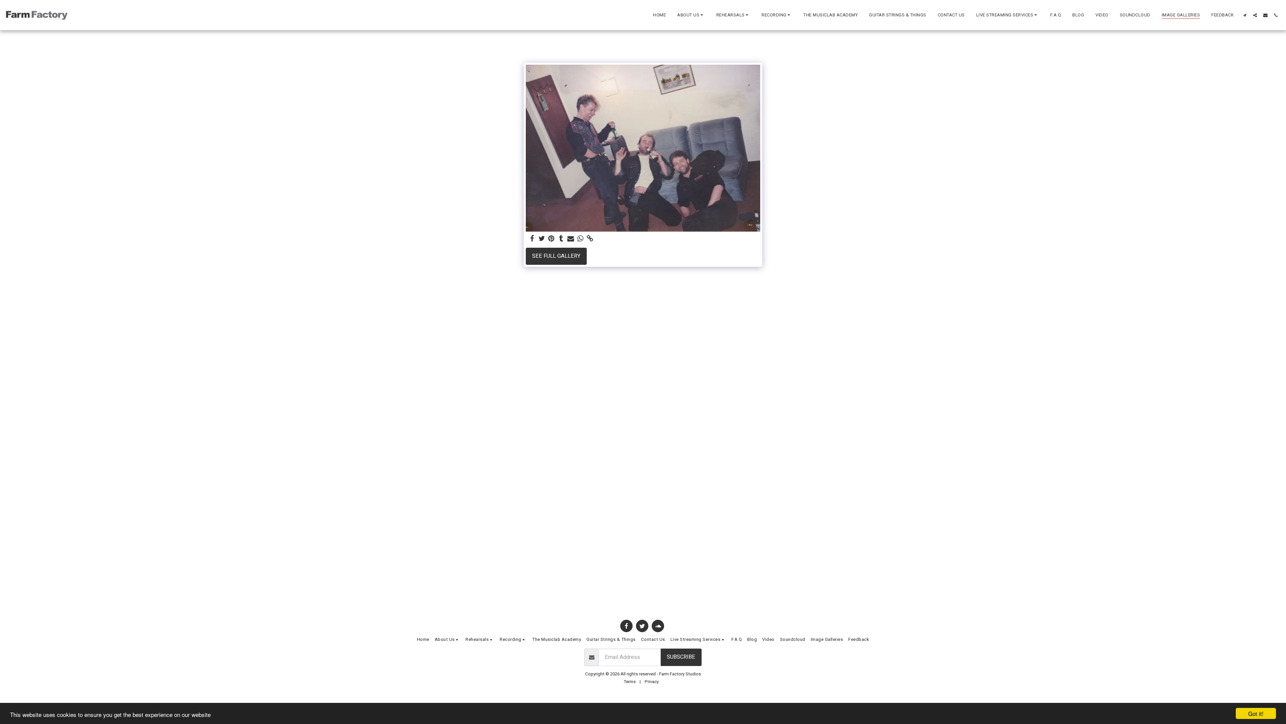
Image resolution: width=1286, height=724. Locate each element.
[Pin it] (551, 239)
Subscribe (681, 657)
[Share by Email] (570, 239)
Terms (630, 681)
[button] (691, 15)
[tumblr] (561, 239)
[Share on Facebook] (531, 239)
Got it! (1256, 713)
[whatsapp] (580, 239)
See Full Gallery (556, 256)
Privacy (652, 681)
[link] (590, 239)
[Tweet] (541, 239)
